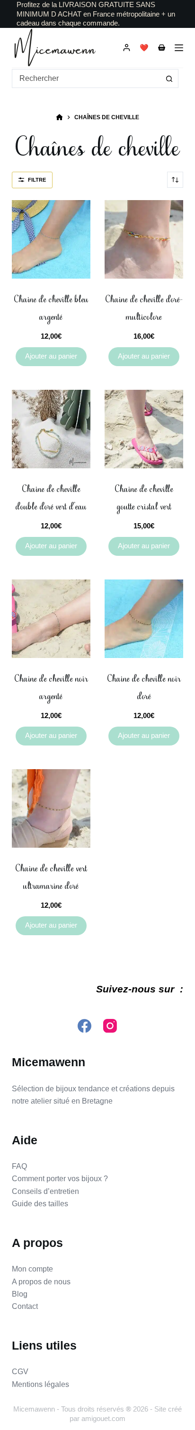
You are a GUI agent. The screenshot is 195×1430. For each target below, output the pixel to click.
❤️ (144, 48)
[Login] (126, 47)
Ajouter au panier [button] (51, 356)
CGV (20, 1372)
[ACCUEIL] (59, 117)
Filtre (37, 180)
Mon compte (32, 1269)
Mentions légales (40, 1384)
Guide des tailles (40, 1204)
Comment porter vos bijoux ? (60, 1179)
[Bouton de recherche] (169, 79)
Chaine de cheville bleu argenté (51, 308)
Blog (19, 1294)
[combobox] (86, 78)
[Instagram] (110, 1026)
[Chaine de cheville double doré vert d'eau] (51, 429)
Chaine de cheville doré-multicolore (144, 308)
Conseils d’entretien (45, 1191)
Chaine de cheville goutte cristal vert (144, 498)
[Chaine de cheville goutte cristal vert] (144, 429)
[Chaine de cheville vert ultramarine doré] (51, 808)
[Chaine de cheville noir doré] (144, 618)
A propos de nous (41, 1282)
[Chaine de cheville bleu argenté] (51, 239)
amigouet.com (103, 1418)
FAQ (19, 1166)
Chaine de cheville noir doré (144, 687)
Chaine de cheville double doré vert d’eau (51, 498)
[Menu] (179, 48)
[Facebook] (84, 1026)
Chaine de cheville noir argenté (51, 687)
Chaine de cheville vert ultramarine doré (51, 877)
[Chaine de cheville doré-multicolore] (144, 239)
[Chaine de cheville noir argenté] (51, 618)
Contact (25, 1306)
